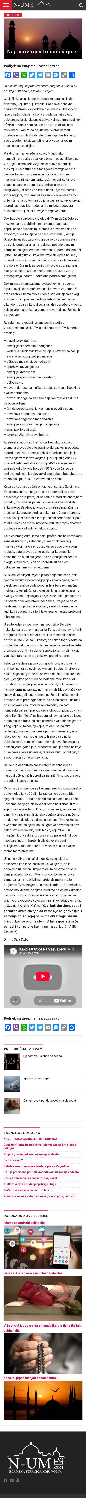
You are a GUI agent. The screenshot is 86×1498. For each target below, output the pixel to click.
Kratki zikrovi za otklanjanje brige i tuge (30, 1184)
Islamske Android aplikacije (24, 1223)
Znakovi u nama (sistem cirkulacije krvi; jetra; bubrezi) (40, 1196)
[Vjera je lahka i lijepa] (12, 1084)
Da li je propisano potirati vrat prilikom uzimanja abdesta (41, 1172)
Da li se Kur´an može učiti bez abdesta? (33, 1273)
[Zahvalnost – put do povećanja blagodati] (12, 1106)
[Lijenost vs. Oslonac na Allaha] (12, 1062)
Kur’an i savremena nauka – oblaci (26, 1190)
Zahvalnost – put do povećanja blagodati (50, 1100)
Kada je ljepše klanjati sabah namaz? (31, 1378)
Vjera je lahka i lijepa (36, 1078)
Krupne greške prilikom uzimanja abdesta (31, 1154)
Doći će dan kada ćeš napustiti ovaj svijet (30, 1178)
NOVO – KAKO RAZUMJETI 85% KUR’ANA (30, 1139)
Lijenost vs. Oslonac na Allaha (42, 1056)
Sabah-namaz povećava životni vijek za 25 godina (36, 1166)
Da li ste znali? (13, 1160)
